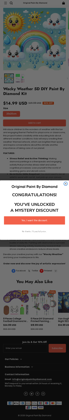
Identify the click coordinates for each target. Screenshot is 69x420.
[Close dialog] (66, 183)
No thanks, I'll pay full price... (34, 231)
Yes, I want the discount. (34, 220)
